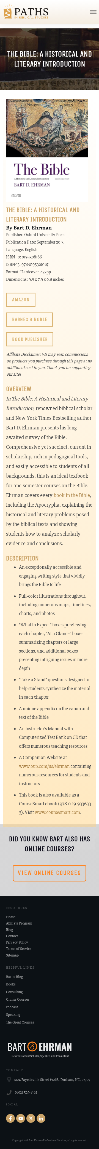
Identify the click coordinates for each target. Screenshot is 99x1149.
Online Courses (17, 999)
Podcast (12, 1007)
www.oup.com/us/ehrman (44, 766)
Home (10, 917)
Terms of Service (18, 948)
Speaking (13, 1014)
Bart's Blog (14, 976)
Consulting (14, 992)
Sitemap (12, 955)
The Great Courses (20, 1022)
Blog (9, 929)
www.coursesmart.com (57, 812)
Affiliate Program (19, 923)
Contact (12, 936)
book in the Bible (72, 495)
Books (11, 984)
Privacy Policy (17, 942)
